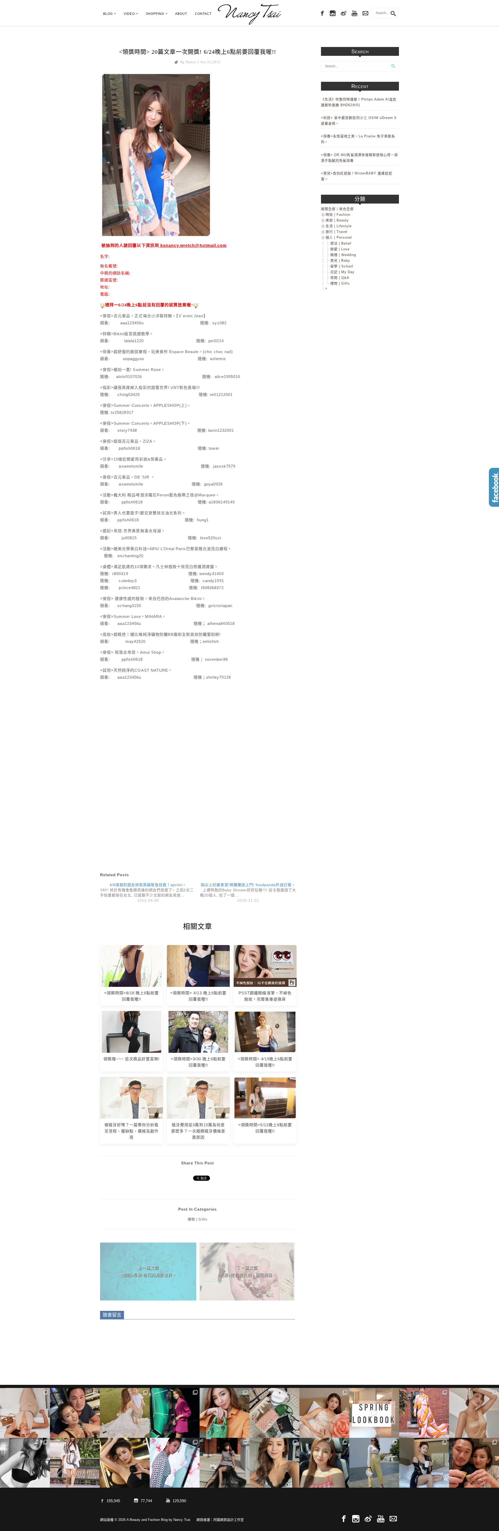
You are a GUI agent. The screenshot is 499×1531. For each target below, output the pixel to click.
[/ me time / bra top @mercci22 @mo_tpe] (25, 1463)
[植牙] (131, 1097)
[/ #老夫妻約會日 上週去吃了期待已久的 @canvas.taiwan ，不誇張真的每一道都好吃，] (75, 1413)
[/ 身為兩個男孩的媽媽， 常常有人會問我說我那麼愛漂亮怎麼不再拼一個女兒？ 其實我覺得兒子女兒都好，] (125, 1413)
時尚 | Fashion (338, 215)
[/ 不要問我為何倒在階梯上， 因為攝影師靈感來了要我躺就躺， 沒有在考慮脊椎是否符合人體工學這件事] (25, 1413)
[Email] (393, 1519)
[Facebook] (322, 13)
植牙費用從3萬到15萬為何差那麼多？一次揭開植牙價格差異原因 (198, 1131)
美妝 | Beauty (337, 220)
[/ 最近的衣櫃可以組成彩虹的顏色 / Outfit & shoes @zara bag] (374, 1463)
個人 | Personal (339, 237)
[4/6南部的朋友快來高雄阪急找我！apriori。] (148, 892)
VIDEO (129, 14)
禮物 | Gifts (197, 1219)
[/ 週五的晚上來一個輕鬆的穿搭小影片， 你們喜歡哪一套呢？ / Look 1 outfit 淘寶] (374, 1413)
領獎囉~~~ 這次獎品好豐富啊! (131, 1059)
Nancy (191, 62)
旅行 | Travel (336, 232)
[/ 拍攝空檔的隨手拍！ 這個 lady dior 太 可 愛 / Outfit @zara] (225, 1413)
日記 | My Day (342, 272)
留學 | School (341, 266)
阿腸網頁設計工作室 (228, 1520)
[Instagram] (333, 13)
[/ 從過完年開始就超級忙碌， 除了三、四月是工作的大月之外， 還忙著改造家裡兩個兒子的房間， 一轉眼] (324, 1413)
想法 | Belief (340, 243)
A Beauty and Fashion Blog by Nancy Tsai (249, 14)
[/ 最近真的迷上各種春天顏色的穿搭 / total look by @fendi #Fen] (424, 1413)
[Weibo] (344, 13)
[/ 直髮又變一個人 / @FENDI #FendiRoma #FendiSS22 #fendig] (75, 1463)
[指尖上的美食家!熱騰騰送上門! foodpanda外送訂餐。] (248, 892)
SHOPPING (155, 14)
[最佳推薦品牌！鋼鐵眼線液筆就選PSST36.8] (265, 965)
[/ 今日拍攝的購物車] (274, 1413)
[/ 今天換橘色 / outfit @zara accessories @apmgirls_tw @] (324, 1463)
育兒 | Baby (340, 260)
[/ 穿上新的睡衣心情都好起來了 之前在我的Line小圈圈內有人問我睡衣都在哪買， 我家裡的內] (424, 1463)
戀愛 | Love (340, 249)
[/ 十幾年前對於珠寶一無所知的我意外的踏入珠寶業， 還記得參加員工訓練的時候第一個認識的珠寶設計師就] (175, 1463)
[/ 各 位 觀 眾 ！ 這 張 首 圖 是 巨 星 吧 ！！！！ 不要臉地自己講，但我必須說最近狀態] (125, 1463)
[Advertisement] (197, 731)
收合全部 (346, 209)
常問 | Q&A (339, 278)
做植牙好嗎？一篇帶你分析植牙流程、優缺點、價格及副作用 (131, 1131)
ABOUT (181, 14)
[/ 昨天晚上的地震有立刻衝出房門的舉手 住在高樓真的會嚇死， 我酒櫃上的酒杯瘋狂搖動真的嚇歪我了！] (274, 1463)
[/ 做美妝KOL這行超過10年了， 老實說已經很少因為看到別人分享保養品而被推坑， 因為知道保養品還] (474, 1413)
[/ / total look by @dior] (225, 1463)
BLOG (108, 14)
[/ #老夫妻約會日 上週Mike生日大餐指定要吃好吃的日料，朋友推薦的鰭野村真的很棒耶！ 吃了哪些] (474, 1463)
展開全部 (328, 209)
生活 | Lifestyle (339, 226)
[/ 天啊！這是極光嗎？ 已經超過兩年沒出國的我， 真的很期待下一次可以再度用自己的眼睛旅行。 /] (175, 1413)
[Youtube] (354, 13)
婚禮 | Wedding (343, 255)
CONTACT (203, 14)
